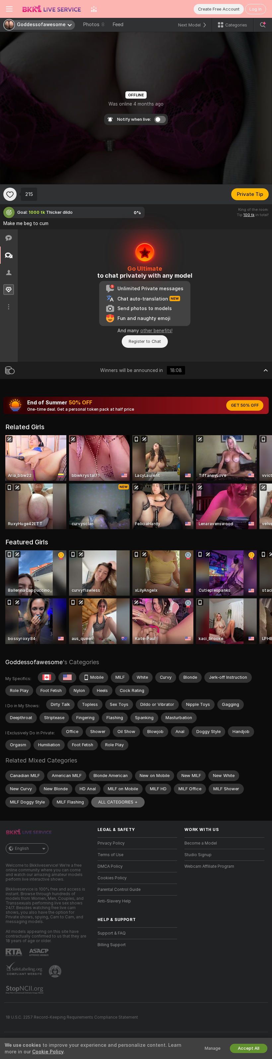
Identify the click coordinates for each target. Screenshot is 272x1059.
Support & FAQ (112, 933)
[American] (67, 677)
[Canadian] (47, 677)
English (22, 848)
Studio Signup (198, 854)
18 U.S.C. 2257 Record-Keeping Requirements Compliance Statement (72, 1017)
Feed (117, 24)
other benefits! (156, 330)
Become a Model (200, 843)
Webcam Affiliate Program (209, 866)
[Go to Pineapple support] (56, 971)
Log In (255, 9)
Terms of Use (110, 854)
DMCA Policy (110, 866)
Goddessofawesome (34, 662)
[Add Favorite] (10, 194)
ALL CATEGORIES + (118, 802)
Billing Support (112, 945)
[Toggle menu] (9, 9)
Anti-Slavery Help (114, 901)
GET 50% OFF (245, 405)
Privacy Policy (111, 843)
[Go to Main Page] (52, 9)
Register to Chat (145, 341)
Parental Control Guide (119, 889)
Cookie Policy (47, 1051)
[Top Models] (94, 9)
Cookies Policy (112, 878)
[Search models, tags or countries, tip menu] (262, 25)
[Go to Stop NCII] (25, 990)
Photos (93, 24)
